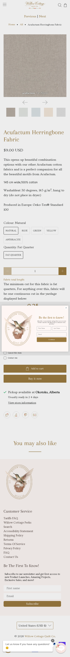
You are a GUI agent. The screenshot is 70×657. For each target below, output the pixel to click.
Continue (51, 339)
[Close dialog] (66, 307)
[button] (61, 648)
